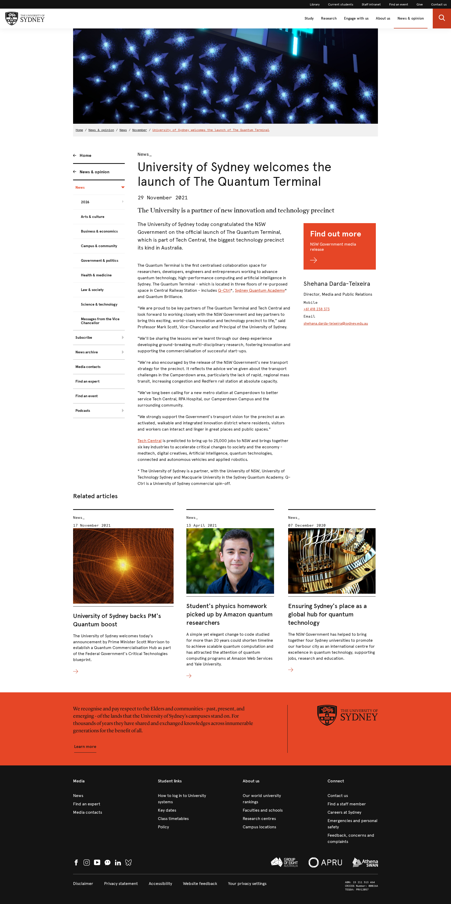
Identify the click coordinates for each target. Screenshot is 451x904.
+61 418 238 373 (317, 309)
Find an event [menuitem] (86, 396)
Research (329, 18)
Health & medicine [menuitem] (96, 275)
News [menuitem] (80, 187)
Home (79, 130)
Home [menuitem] (85, 155)
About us (383, 18)
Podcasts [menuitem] (82, 410)
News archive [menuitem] (86, 352)
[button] (442, 18)
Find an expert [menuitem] (87, 381)
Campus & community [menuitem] (99, 246)
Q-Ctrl (224, 290)
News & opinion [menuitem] (94, 171)
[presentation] (123, 592)
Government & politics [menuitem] (99, 260)
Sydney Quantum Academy (260, 290)
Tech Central (150, 440)
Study (309, 18)
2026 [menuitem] (85, 202)
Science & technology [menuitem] (99, 304)
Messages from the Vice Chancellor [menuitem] (100, 321)
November (139, 130)
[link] (315, 4)
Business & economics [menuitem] (99, 231)
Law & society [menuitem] (92, 290)
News (123, 130)
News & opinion (410, 18)
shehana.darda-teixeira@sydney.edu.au (336, 323)
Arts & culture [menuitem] (92, 217)
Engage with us (356, 18)
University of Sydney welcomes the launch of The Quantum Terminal (210, 130)
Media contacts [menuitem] (87, 367)
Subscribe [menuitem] (83, 337)
